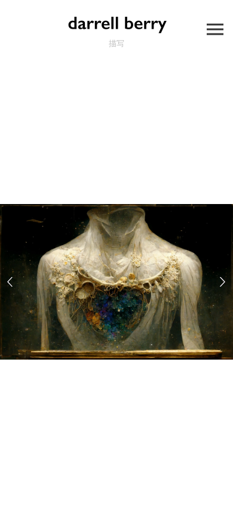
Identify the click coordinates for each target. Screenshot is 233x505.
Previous (10, 281)
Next (223, 281)
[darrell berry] (116, 24)
